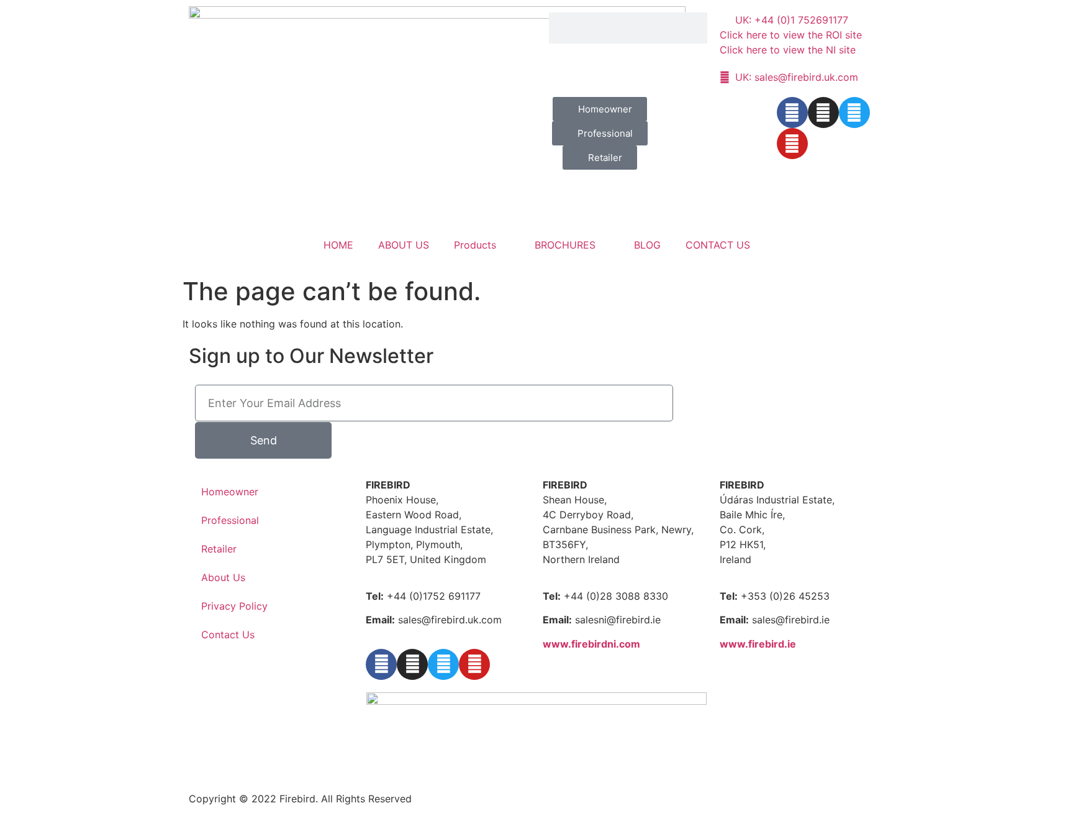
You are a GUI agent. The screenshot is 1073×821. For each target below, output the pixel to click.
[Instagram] (823, 112)
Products (475, 245)
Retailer (219, 549)
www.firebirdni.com (591, 644)
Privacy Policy (234, 606)
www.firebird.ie (758, 644)
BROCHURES (565, 245)
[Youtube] (792, 143)
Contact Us (228, 634)
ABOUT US (403, 245)
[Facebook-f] (792, 112)
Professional (230, 520)
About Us (223, 577)
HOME (338, 245)
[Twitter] (854, 112)
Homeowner (229, 491)
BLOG (647, 245)
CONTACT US (718, 245)
